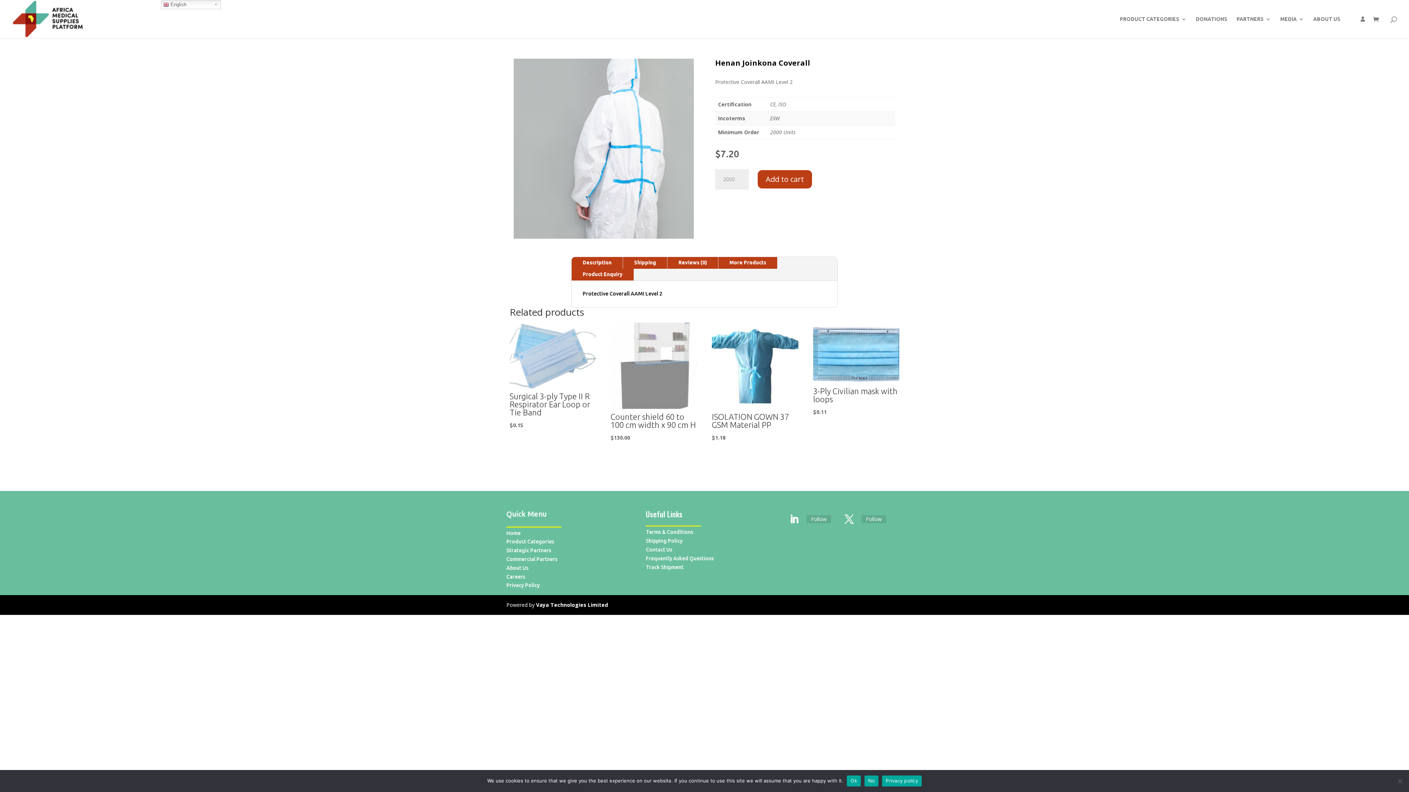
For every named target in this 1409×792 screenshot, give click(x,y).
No (871, 781)
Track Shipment (665, 567)
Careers (515, 577)
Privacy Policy (523, 585)
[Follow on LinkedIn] (794, 519)
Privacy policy (902, 781)
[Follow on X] (849, 519)
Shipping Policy (664, 541)
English (177, 4)
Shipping (645, 262)
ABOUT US (1326, 19)
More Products (747, 262)
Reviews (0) (692, 262)
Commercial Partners (531, 559)
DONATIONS (1211, 19)
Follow (819, 519)
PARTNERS (1250, 19)
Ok (854, 781)
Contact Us (659, 550)
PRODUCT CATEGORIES (1149, 19)
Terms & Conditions (669, 532)
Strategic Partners (528, 550)
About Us (517, 568)
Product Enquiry (603, 274)
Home (513, 533)
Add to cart (785, 179)
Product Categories (530, 541)
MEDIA (1288, 19)
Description (597, 262)
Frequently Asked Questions (680, 558)
